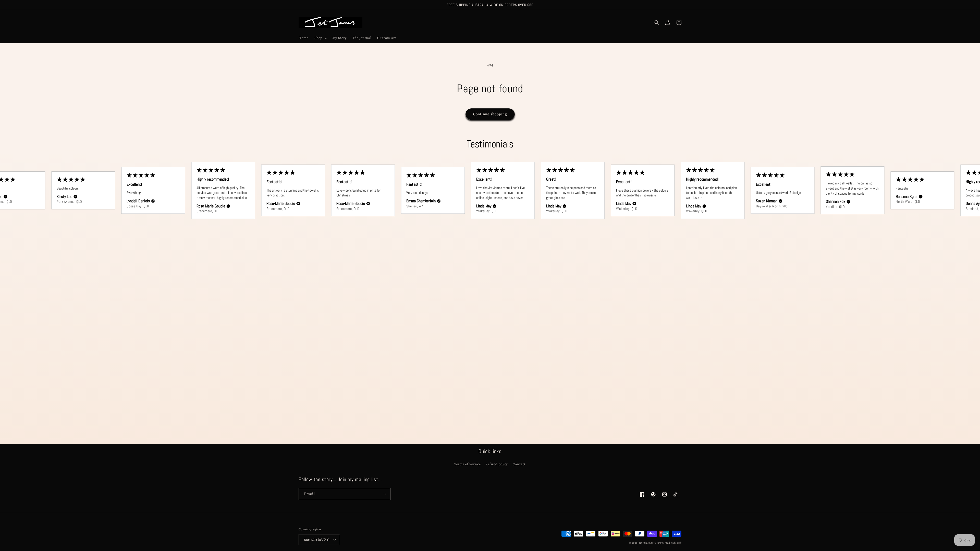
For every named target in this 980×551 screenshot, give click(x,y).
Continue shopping (490, 114)
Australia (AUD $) (317, 539)
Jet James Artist (648, 542)
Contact (519, 464)
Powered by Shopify (669, 542)
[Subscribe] (384, 494)
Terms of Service (467, 464)
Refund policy (496, 464)
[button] (320, 38)
